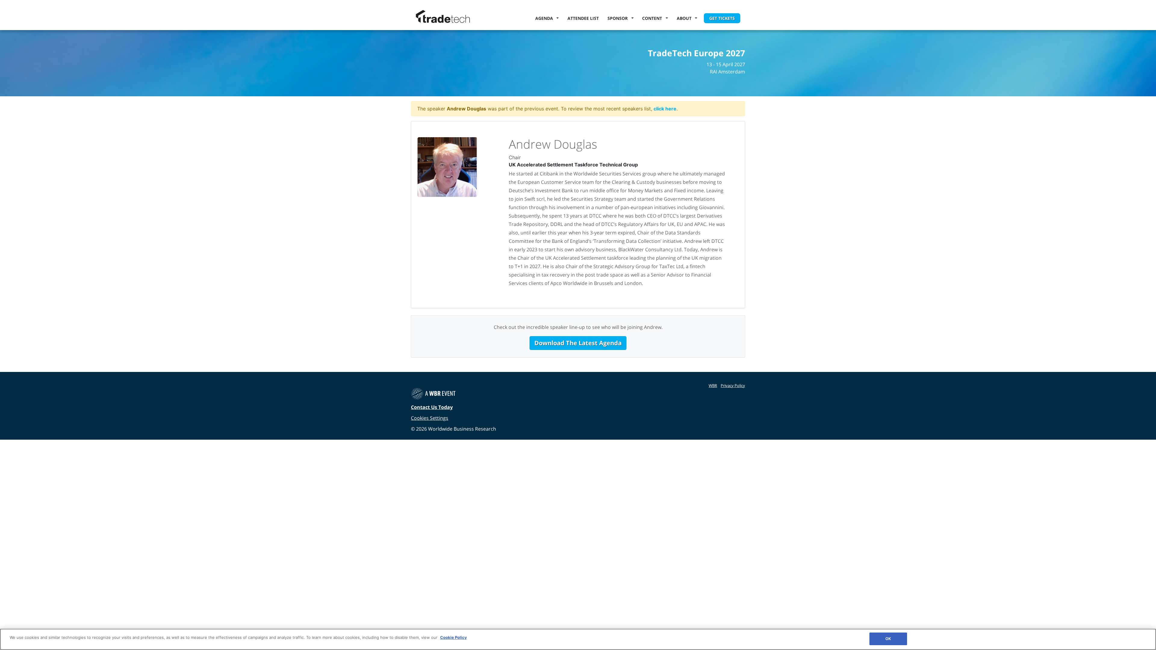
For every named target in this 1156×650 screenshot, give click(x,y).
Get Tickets (722, 18)
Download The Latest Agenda (578, 343)
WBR (713, 385)
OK (888, 638)
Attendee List (583, 18)
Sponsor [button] (619, 18)
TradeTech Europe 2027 (696, 53)
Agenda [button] (545, 18)
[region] (578, 639)
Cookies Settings (429, 418)
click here (665, 109)
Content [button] (653, 18)
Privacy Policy (733, 385)
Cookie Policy (453, 637)
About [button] (685, 18)
